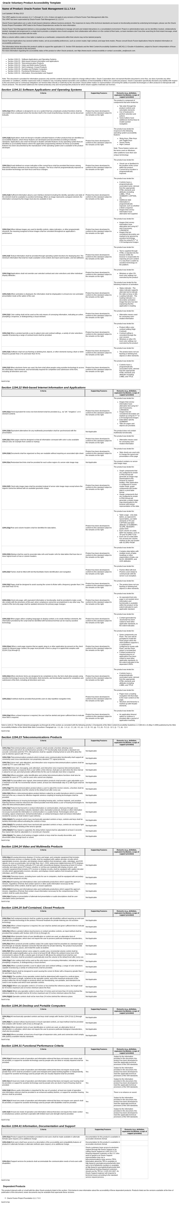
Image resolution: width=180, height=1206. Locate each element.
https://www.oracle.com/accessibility (91, 51)
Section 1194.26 (14, 69)
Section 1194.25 (14, 67)
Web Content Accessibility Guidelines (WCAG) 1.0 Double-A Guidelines (117, 47)
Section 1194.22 (14, 61)
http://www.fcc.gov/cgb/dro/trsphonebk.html (103, 1167)
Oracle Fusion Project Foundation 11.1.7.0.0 (23, 1198)
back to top (5, 381)
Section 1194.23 (14, 63)
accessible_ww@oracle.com (124, 51)
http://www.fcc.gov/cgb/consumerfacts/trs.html (103, 1163)
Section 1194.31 (14, 71)
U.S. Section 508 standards (72, 47)
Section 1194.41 (14, 73)
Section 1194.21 (14, 59)
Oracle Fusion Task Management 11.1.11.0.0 (47, 19)
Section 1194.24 (14, 65)
